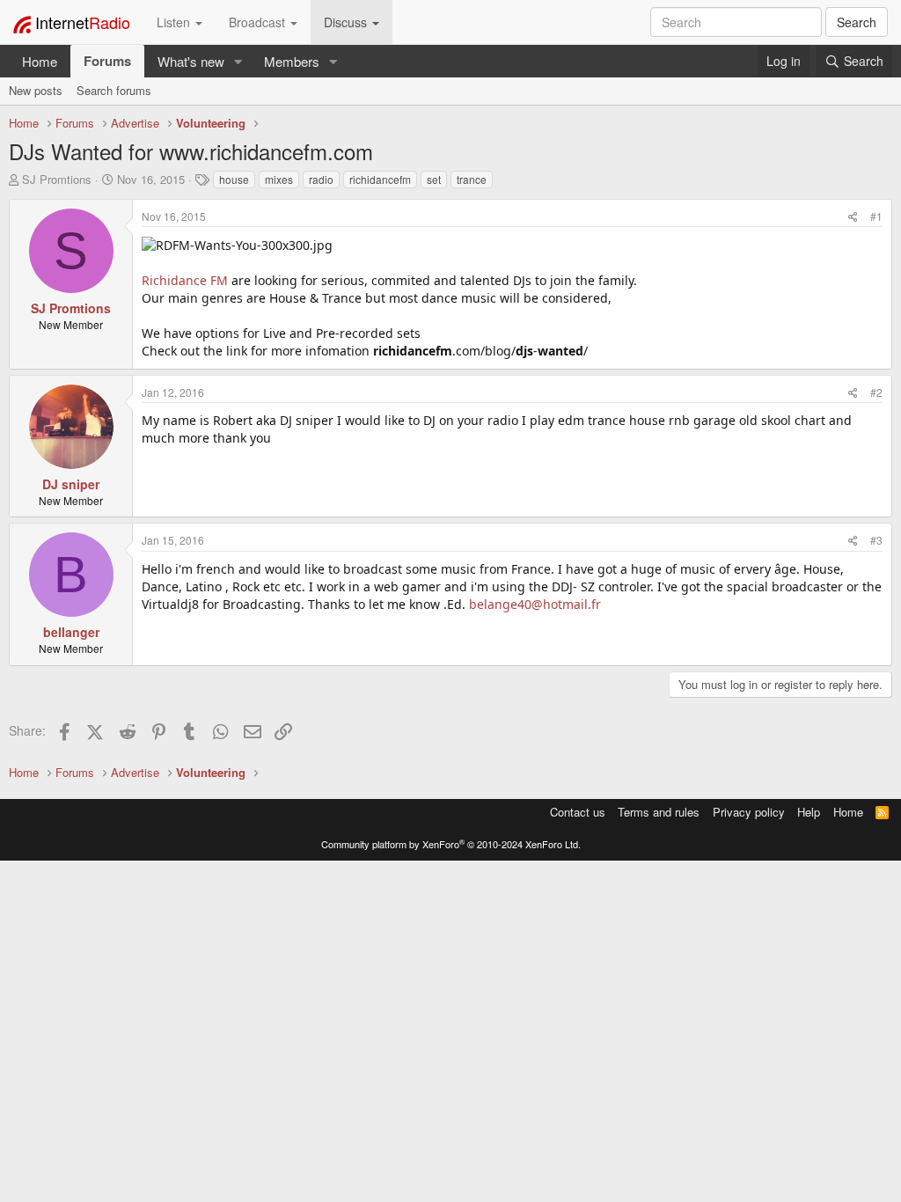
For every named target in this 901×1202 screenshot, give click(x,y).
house (234, 179)
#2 (876, 392)
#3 (876, 539)
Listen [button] (175, 22)
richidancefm (380, 179)
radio (321, 179)
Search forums (114, 90)
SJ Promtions (57, 179)
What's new (190, 61)
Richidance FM (185, 280)
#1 (876, 216)
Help (808, 811)
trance (472, 179)
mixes (279, 179)
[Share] (853, 216)
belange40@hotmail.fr (535, 604)
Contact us (577, 811)
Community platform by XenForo (451, 844)
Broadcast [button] (259, 22)
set (434, 179)
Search (856, 22)
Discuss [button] (347, 22)
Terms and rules (659, 811)
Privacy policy (749, 811)
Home (39, 61)
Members (291, 61)
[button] (238, 61)
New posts (35, 90)
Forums (107, 60)
